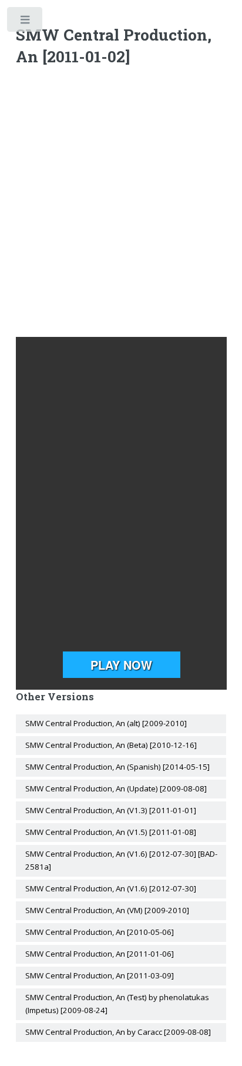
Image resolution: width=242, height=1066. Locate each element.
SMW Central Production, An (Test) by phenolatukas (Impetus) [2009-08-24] (117, 1003)
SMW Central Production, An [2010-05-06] (99, 932)
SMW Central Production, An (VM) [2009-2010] (107, 910)
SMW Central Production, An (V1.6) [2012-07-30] (110, 888)
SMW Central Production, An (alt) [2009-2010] (106, 723)
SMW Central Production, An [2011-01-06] (99, 953)
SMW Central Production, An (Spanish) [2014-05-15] (117, 766)
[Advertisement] (121, 204)
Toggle (25, 22)
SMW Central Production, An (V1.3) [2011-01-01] (110, 810)
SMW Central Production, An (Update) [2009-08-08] (116, 788)
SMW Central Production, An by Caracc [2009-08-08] (118, 1032)
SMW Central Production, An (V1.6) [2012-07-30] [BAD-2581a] (121, 860)
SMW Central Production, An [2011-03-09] (99, 975)
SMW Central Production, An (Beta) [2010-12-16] (111, 745)
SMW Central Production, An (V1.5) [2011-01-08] (110, 832)
